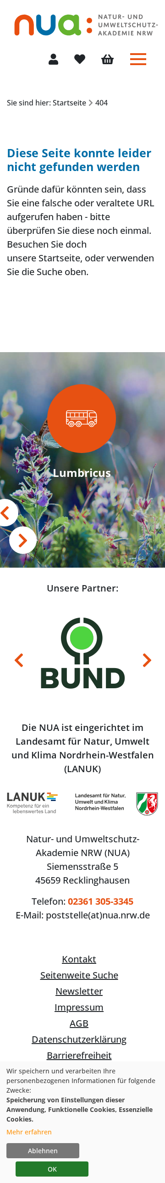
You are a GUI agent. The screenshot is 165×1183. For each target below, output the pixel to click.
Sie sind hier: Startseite (46, 103)
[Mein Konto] (53, 60)
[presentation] (23, 540)
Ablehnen (43, 1150)
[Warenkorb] (107, 60)
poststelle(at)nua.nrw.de (98, 915)
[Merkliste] (79, 60)
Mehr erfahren (29, 1132)
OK (52, 1169)
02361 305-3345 (100, 901)
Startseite (59, 258)
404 (101, 103)
